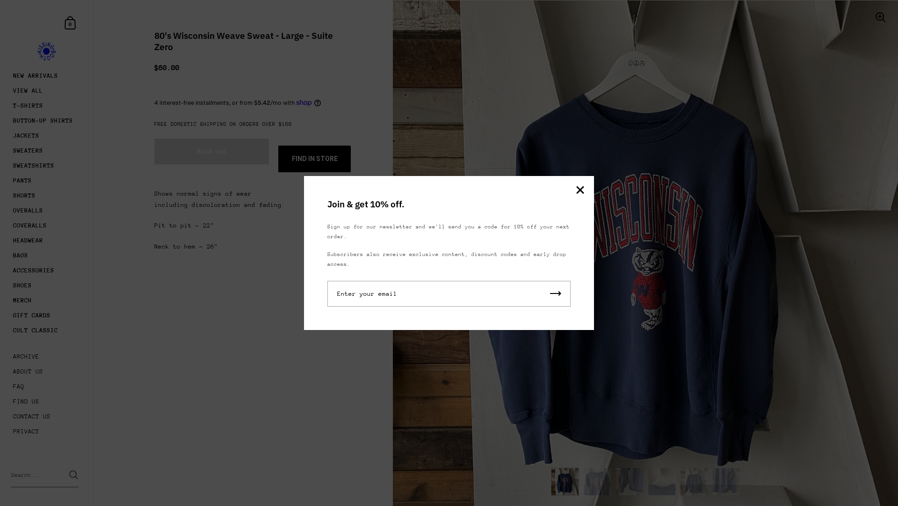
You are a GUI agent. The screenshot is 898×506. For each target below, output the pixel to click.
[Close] (580, 190)
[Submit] (555, 294)
